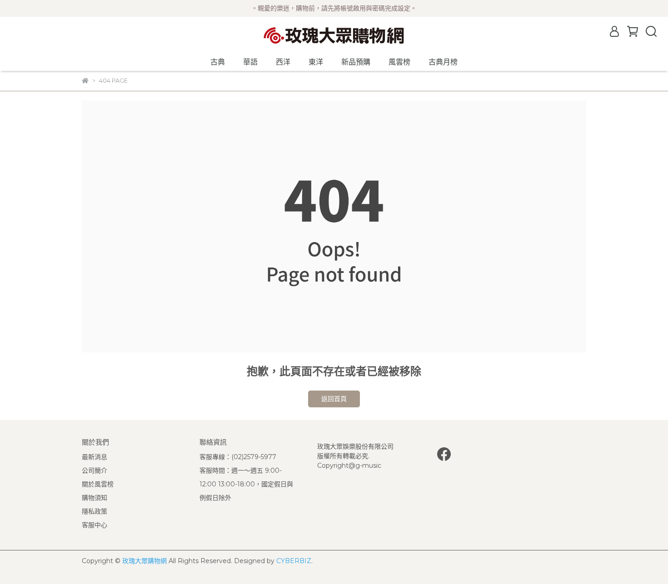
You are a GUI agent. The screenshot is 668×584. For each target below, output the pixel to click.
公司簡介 (94, 470)
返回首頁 (334, 399)
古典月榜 (443, 62)
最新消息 (94, 457)
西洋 (283, 62)
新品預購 (355, 62)
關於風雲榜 (98, 484)
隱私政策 (94, 511)
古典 (217, 62)
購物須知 (94, 498)
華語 (250, 62)
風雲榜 (399, 62)
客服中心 (94, 525)
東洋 (316, 62)
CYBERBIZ (293, 561)
